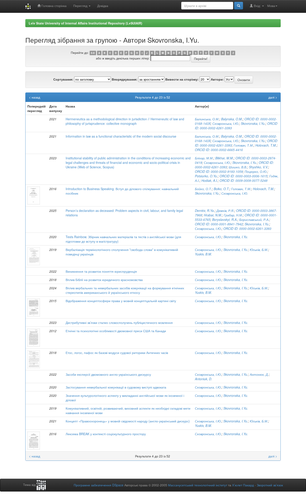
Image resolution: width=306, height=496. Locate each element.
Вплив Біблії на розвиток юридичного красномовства (104, 279)
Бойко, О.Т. (203, 189)
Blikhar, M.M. (224, 158)
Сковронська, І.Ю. (225, 123)
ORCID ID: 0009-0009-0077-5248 (243, 180)
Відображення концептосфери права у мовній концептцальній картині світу (121, 300)
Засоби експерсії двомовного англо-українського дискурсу (108, 374)
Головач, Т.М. (244, 145)
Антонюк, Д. (259, 374)
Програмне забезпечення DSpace (98, 485)
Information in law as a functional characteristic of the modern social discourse (121, 136)
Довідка (102, 5)
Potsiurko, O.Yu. (206, 176)
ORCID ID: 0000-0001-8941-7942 (219, 224)
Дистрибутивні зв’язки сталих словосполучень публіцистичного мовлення (119, 322)
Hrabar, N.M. (213, 215)
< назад (34, 97)
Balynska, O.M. (232, 119)
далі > (272, 97)
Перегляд (80, 5)
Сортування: (63, 79)
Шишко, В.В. (238, 167)
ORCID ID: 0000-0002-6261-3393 (247, 228)
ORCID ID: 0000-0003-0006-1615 (243, 176)
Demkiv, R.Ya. (205, 210)
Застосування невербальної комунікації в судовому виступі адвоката (116, 387)
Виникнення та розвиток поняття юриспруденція (101, 271)
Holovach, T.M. (266, 145)
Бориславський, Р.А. (254, 219)
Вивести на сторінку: (182, 79)
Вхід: (257, 5)
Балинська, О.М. (207, 119)
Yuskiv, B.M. (203, 254)
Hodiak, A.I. (209, 180)
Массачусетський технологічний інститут (197, 485)
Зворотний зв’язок (270, 485)
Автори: (217, 79)
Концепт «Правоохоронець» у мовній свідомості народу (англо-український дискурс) (128, 421)
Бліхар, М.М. (204, 158)
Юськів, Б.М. (259, 249)
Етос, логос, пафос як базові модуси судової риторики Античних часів (117, 352)
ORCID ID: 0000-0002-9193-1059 (219, 171)
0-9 (93, 53)
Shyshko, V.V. (258, 167)
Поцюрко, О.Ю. (256, 171)
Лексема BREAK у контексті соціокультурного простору (106, 434)
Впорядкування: (124, 79)
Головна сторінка (54, 5)
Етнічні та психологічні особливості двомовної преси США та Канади (116, 331)
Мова (271, 5)
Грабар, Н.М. (233, 215)
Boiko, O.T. (221, 189)
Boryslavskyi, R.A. (224, 219)
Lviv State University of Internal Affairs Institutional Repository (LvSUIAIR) (85, 23)
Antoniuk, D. (203, 379)
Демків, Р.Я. (225, 210)
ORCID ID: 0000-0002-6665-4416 (219, 149)
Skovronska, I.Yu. (253, 123)
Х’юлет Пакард (243, 485)
